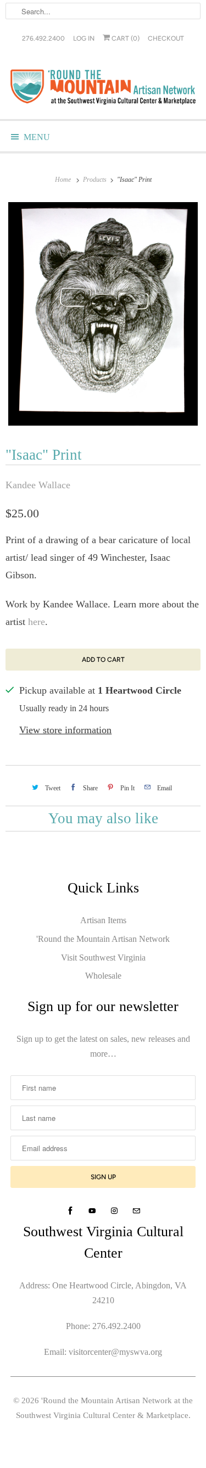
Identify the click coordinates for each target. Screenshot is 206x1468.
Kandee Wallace (37, 484)
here (36, 621)
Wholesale (103, 975)
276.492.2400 (43, 38)
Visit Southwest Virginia (103, 957)
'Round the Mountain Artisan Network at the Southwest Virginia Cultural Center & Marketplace (104, 1408)
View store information (65, 729)
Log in (83, 38)
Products (95, 179)
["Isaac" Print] (103, 314)
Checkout (166, 38)
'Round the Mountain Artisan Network (103, 939)
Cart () (125, 38)
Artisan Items (103, 920)
